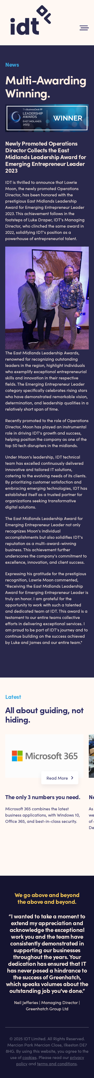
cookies (29, 1057)
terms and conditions (57, 1063)
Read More (57, 778)
